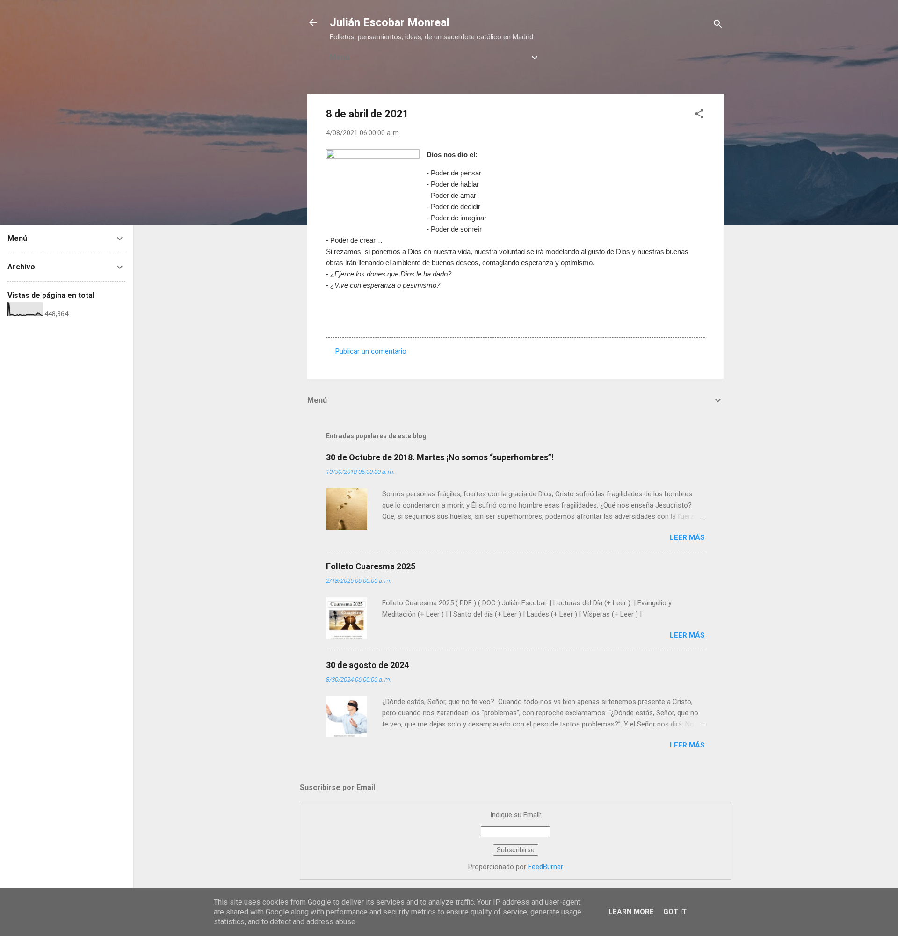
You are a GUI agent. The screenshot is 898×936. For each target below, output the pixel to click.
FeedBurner (545, 867)
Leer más (687, 537)
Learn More (631, 911)
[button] (699, 115)
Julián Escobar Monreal (389, 22)
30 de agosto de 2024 (367, 665)
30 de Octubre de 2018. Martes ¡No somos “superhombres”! (440, 457)
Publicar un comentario (370, 351)
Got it (675, 911)
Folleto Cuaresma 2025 (370, 566)
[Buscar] (718, 25)
